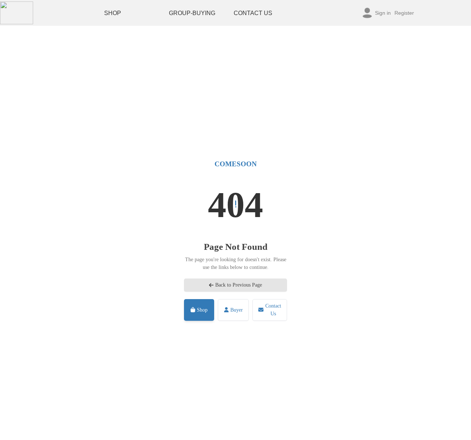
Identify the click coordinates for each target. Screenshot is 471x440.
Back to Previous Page (238, 285)
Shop (202, 310)
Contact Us (273, 309)
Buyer (236, 310)
